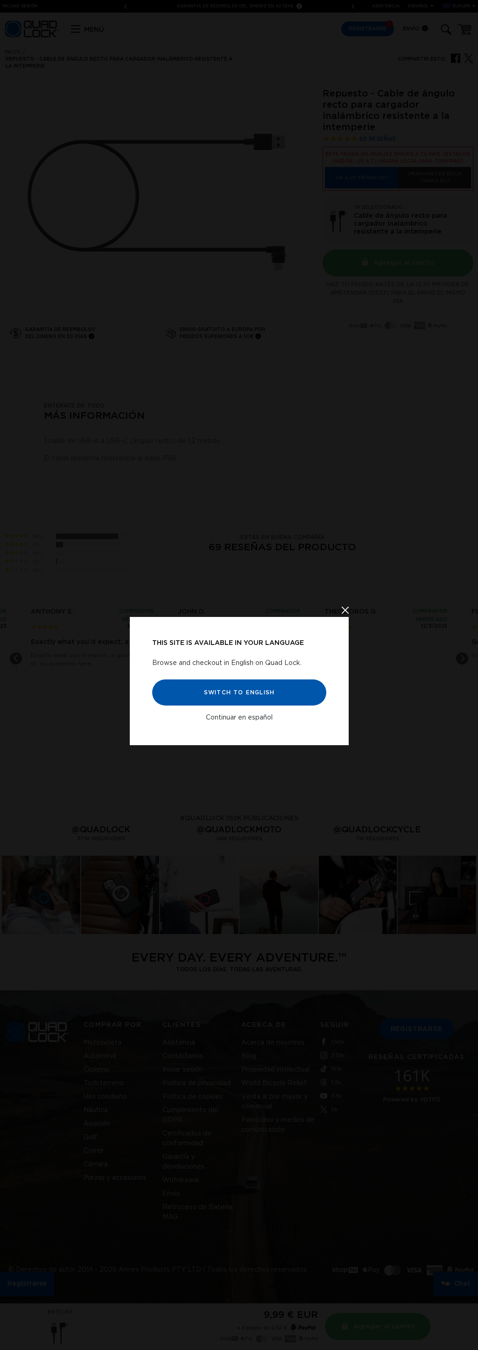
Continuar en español (239, 717)
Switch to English (239, 692)
